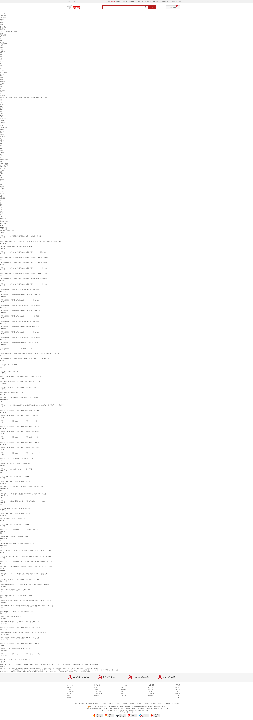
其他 (1, 88)
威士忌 (2, 37)
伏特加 (2, 45)
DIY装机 (177, 690)
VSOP (1, 61)
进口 (1, 93)
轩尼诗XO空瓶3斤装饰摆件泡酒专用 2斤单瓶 (12, 392)
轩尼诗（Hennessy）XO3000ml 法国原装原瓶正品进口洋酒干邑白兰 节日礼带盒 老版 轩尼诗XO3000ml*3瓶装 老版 (30, 241)
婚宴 (1, 211)
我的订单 (124, 1)
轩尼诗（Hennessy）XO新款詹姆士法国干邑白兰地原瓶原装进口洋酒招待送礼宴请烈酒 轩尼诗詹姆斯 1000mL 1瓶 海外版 (32, 405)
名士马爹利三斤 (26, 664)
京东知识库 (3, 15)
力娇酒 (2, 40)
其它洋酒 (2, 51)
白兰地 (2, 170)
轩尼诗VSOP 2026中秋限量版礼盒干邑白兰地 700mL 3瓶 (15, 481)
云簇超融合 (35, 670)
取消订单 (150, 695)
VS (1, 63)
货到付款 (123, 688)
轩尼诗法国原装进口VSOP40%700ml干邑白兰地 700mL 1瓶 (16, 348)
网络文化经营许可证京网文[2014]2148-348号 (133, 708)
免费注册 (117, 1)
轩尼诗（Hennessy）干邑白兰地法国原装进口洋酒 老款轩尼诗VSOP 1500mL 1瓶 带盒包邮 (24, 268)
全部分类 (2, 13)
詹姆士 (2, 65)
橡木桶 (2, 131)
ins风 (1, 191)
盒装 (1, 111)
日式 (1, 182)
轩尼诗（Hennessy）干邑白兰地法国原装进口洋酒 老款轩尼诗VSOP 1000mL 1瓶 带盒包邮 (24, 284)
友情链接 (125, 703)
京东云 (134, 712)
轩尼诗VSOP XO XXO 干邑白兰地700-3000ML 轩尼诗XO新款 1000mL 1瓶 (20, 442)
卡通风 (2, 186)
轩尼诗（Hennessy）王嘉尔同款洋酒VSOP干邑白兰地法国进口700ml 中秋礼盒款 (21, 487)
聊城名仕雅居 (96, 664)
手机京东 (155, 1)
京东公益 (160, 703)
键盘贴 (2, 24)
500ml (1, 117)
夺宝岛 (177, 688)
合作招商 (97, 703)
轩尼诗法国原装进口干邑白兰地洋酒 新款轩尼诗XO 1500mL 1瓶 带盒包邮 (19, 321)
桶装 (1, 106)
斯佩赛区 (2, 81)
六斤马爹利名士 (44, 664)
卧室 (1, 204)
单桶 (1, 145)
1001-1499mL (4, 127)
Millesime (2, 74)
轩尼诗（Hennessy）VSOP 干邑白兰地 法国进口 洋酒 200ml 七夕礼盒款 (19, 398)
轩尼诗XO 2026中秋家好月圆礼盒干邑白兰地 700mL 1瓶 (15, 524)
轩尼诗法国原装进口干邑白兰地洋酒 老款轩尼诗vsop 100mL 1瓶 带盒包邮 (19, 326)
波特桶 (2, 134)
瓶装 (1, 99)
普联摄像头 (3, 19)
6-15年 (2, 154)
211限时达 (97, 690)
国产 (1, 92)
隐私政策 (153, 703)
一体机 (2, 21)
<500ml (2, 124)
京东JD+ (177, 697)
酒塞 (1, 161)
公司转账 (123, 695)
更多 (1, 53)
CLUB (1, 67)
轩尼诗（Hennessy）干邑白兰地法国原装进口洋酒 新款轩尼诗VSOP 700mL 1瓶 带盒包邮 (24, 262)
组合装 (2, 104)
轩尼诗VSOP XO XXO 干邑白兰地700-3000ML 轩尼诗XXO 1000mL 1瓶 (19, 415)
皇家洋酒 (11, 664)
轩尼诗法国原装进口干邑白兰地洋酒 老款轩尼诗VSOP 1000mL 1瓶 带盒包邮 (20, 316)
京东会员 (140, 1)
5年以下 (2, 150)
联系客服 (69, 697)
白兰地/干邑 (7, 31)
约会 (1, 195)
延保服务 (177, 692)
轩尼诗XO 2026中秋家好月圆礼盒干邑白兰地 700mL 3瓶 (15, 463)
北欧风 (2, 189)
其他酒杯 (2, 168)
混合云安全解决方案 (59, 671)
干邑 (1, 172)
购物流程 (69, 688)
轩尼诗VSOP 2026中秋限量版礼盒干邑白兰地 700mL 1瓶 (15, 508)
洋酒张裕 (51, 664)
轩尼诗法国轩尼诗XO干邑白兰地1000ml (10, 364)
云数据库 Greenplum (51, 670)
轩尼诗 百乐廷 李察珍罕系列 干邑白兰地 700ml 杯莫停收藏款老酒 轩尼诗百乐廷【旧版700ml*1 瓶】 (26, 556)
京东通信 (177, 695)
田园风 (2, 175)
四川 (1, 86)
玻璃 (1, 214)
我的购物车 (173, 7)
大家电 (68, 695)
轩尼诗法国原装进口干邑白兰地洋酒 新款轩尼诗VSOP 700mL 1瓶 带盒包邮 (20, 294)
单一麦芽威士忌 (4, 159)
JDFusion (8, 670)
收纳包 (2, 22)
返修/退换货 (151, 694)
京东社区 (139, 703)
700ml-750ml (3, 120)
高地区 (2, 77)
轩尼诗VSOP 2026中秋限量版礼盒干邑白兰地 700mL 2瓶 (15, 513)
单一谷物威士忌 (4, 165)
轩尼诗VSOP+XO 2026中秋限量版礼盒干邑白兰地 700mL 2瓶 (16, 458)
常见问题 (69, 694)
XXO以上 (2, 60)
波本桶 (2, 133)
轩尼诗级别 (35, 664)
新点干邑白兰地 (69, 664)
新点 (1, 69)
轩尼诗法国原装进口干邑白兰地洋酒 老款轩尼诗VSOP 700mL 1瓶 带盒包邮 (20, 310)
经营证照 (148, 710)
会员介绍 (69, 690)
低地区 (2, 79)
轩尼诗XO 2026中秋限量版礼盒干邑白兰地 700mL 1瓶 (14, 519)
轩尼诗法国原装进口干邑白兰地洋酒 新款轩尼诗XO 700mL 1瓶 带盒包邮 (19, 342)
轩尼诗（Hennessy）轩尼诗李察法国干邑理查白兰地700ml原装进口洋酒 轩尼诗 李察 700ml (24, 236)
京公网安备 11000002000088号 (98, 706)
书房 (1, 206)
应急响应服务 (76, 670)
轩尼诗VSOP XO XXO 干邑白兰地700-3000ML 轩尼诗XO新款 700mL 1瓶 (19, 426)
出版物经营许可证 (114, 708)
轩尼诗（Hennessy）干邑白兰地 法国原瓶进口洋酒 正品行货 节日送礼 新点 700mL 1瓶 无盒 (24, 358)
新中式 (2, 184)
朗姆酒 (2, 47)
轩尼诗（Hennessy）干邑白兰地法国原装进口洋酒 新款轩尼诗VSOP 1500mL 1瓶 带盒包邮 (24, 273)
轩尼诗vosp (18, 664)
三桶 (1, 143)
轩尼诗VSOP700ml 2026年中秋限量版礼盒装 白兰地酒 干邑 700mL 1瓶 (19, 529)
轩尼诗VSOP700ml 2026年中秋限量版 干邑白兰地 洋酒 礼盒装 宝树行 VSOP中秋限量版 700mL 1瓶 (26, 561)
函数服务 (89, 671)
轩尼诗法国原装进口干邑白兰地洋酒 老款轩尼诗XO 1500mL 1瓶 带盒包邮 (19, 332)
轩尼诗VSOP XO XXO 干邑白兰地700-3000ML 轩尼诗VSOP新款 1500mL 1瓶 (20, 431)
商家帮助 (104, 703)
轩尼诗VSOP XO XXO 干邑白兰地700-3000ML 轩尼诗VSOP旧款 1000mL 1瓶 (20, 376)
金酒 (1, 38)
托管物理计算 (98, 670)
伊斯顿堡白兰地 (79, 664)
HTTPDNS (3, 670)
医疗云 (59, 670)
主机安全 (108, 670)
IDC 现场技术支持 (84, 670)
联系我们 (83, 703)
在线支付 (123, 690)
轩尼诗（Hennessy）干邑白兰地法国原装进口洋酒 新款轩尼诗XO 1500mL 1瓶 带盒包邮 (23, 278)
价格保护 (150, 690)
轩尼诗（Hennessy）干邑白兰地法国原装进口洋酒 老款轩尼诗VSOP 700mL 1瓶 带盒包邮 (24, 257)
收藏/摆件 (2, 198)
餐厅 (1, 200)
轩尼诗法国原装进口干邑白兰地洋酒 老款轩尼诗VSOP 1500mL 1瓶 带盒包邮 (20, 337)
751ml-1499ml (4, 125)
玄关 (1, 207)
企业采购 (147, 1)
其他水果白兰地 (4, 72)
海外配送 (96, 695)
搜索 (151, 7)
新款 (25, 670)
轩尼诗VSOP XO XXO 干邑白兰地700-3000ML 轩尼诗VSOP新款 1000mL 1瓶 (20, 447)
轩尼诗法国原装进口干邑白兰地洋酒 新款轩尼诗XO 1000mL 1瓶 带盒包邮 (19, 300)
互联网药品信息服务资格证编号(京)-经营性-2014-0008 (134, 706)
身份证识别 (68, 671)
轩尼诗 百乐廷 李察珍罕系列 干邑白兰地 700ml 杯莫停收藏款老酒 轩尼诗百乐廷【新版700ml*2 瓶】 (26, 551)
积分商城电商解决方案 (38, 671)
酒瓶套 (2, 173)
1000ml (2, 113)
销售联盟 (132, 703)
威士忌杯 (2, 157)
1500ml (2, 115)
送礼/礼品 (2, 197)
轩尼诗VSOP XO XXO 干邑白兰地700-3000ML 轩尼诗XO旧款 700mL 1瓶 (19, 387)
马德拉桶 (2, 136)
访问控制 (3, 671)
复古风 (2, 179)
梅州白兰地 (88, 664)
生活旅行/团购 (70, 692)
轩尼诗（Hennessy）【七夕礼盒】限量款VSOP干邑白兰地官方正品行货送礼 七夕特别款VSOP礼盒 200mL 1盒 (29, 353)
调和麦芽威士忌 (4, 163)
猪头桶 (2, 140)
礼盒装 (2, 101)
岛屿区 (2, 83)
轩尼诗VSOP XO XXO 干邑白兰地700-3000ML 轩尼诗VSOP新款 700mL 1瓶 (20, 453)
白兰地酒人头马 (60, 664)
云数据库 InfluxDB (26, 671)
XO (1, 56)
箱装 (1, 102)
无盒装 (2, 109)
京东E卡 (177, 694)
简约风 (2, 188)
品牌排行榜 (3, 17)
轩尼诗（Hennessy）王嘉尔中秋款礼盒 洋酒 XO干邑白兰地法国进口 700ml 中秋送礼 (22, 501)
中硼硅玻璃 (3, 218)
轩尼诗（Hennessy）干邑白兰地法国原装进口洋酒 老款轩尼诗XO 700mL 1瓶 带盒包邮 (23, 252)
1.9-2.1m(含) (3, 229)
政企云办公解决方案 (67, 670)
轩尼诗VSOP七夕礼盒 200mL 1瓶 (9, 371)
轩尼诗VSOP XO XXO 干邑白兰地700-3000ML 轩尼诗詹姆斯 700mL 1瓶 (19, 437)
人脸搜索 (92, 670)
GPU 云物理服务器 (12, 671)
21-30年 (2, 152)
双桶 (1, 141)
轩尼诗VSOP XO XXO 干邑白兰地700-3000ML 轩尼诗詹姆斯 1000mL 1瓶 (19, 410)
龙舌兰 (2, 49)
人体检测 (41, 670)
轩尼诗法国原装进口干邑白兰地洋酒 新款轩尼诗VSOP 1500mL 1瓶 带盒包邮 (20, 305)
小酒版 (2, 108)
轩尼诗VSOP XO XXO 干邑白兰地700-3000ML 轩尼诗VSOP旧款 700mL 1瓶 (20, 382)
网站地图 (19, 671)
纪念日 (2, 213)
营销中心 (111, 703)
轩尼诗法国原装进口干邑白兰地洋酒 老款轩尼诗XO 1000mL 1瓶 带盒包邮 (19, 289)
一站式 (104, 670)
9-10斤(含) (3, 223)
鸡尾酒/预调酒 (3, 44)
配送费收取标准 (98, 694)
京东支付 (128, 712)
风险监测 (146, 703)
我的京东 (131, 1)
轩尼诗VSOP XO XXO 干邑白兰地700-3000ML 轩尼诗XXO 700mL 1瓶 (18, 421)
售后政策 (150, 688)
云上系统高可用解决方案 (80, 671)
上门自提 (96, 688)
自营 (1, 367)
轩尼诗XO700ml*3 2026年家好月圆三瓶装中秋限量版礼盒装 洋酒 (17, 543)
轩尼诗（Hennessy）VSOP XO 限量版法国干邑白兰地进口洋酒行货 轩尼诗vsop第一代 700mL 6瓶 (26, 567)
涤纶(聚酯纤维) (4, 222)
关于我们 (76, 703)
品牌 (45, 670)
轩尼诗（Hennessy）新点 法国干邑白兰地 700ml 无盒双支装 (16, 469)
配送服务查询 (97, 692)
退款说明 (150, 692)
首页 (1, 31)
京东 (80, 8)
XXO (1, 58)
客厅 (1, 202)
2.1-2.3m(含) (3, 227)
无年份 (2, 149)
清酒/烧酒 (2, 42)
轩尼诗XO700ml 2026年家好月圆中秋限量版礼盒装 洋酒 (15, 536)
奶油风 (2, 193)
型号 (72, 671)
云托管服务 (114, 670)
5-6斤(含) (2, 225)
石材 (1, 216)
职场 (1, 209)
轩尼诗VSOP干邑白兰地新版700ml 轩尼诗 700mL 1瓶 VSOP (16, 246)
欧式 (1, 177)
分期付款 (123, 692)
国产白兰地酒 (3, 664)
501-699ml (3, 118)
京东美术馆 (3, 28)
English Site (168, 703)
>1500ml (2, 122)
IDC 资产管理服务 (48, 671)
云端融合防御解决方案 (17, 670)
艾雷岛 (2, 85)
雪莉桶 (2, 129)
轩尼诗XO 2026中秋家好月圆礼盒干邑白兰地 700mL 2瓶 (15, 476)
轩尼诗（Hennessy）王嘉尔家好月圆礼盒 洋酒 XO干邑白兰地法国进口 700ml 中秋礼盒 (23, 494)
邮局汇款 (123, 694)
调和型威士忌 (3, 166)
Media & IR (176, 703)
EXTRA (2, 70)
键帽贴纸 (2, 26)
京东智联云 (29, 670)
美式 (1, 181)
